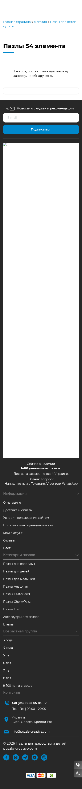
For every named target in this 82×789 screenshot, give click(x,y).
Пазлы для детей (16, 571)
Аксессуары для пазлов (21, 617)
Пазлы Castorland (16, 594)
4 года (8, 648)
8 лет (7, 678)
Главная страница (17, 22)
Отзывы (9, 540)
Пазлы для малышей (19, 579)
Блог (7, 548)
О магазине (12, 502)
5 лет (7, 655)
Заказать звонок (54, 6)
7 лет (7, 670)
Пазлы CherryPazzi (17, 602)
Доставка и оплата (17, 510)
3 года (8, 640)
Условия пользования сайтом (26, 518)
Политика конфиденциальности (28, 525)
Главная (9, 624)
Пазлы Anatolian (15, 586)
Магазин (40, 22)
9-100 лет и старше (17, 686)
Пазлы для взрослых (19, 564)
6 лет (7, 663)
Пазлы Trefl (11, 609)
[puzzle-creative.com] (19, 5)
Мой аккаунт (12, 533)
